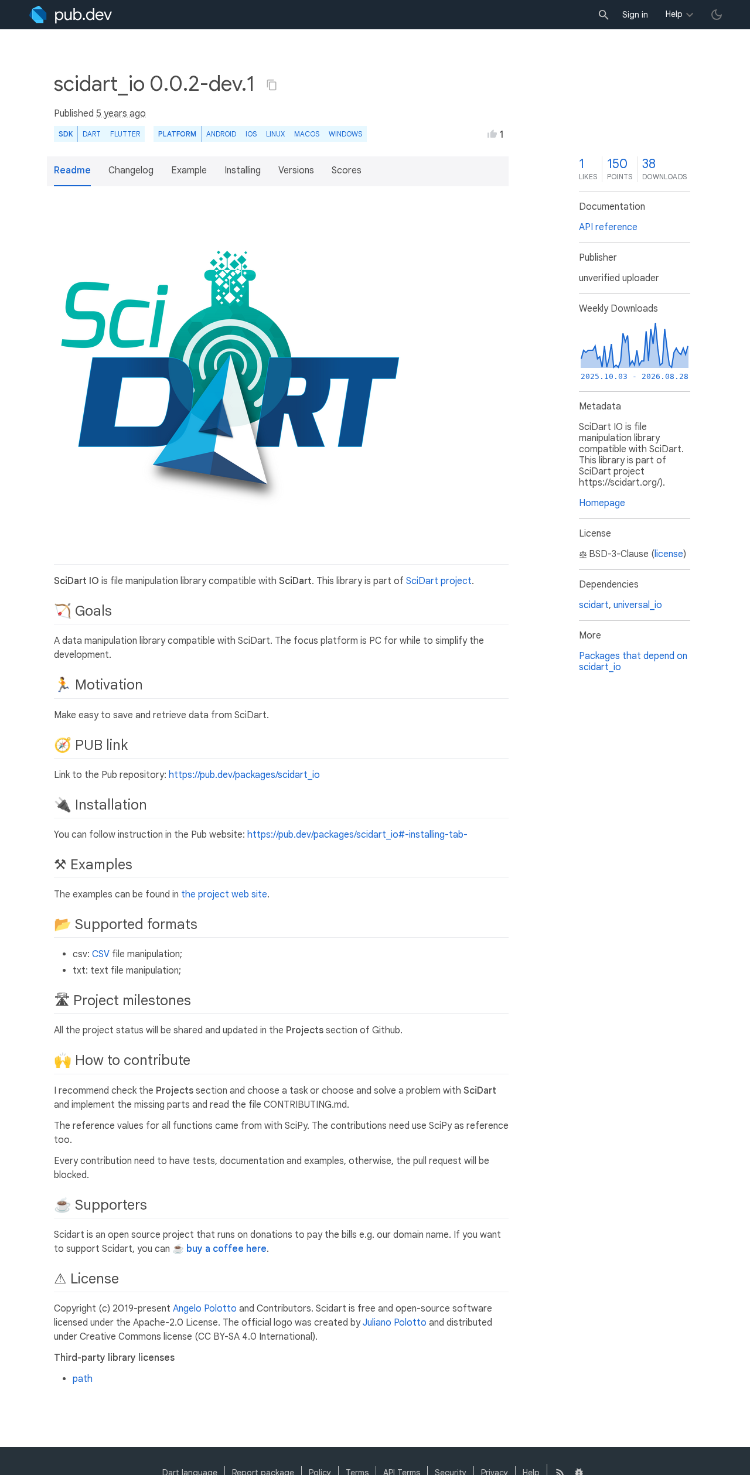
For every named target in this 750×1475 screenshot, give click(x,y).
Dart (92, 133)
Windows (345, 133)
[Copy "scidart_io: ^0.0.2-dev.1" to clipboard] (272, 85)
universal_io (637, 605)
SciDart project (439, 581)
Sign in (635, 14)
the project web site (224, 894)
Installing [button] (242, 170)
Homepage (602, 503)
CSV (101, 954)
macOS (306, 133)
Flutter (125, 133)
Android (221, 133)
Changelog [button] (131, 170)
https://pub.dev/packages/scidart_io (244, 775)
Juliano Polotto (395, 1323)
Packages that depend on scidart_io (633, 661)
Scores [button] (347, 170)
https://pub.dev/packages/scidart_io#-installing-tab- (357, 835)
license (668, 554)
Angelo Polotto (205, 1308)
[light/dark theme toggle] (717, 15)
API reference (608, 227)
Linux (275, 133)
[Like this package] (492, 133)
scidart (594, 605)
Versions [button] (296, 170)
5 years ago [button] (121, 113)
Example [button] (189, 170)
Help (674, 14)
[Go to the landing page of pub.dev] (70, 14)
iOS (251, 133)
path (83, 1379)
